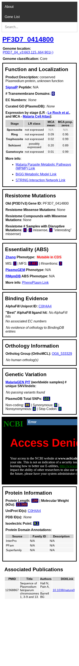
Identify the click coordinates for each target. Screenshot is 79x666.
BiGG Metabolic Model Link (36, 174)
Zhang (10, 257)
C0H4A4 (45, 306)
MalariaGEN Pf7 (17, 382)
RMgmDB (13, 276)
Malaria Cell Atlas (36, 116)
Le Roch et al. (58, 112)
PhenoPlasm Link (35, 282)
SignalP (11, 87)
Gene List (12, 17)
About (9, 7)
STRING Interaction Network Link (40, 180)
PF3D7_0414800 (28, 39)
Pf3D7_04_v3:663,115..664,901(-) (28, 52)
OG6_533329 (62, 353)
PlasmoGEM (15, 270)
